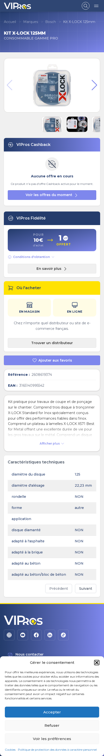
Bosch (50, 22)
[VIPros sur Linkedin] (50, 635)
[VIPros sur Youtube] (22, 635)
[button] (96, 662)
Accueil (10, 22)
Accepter (52, 712)
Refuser (52, 725)
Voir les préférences (52, 738)
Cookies (10, 749)
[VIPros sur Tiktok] (63, 635)
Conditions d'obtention (31, 257)
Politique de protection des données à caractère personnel (57, 749)
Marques (30, 22)
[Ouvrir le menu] (96, 6)
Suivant (85, 588)
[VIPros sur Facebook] (36, 635)
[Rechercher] (85, 6)
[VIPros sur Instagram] (9, 635)
